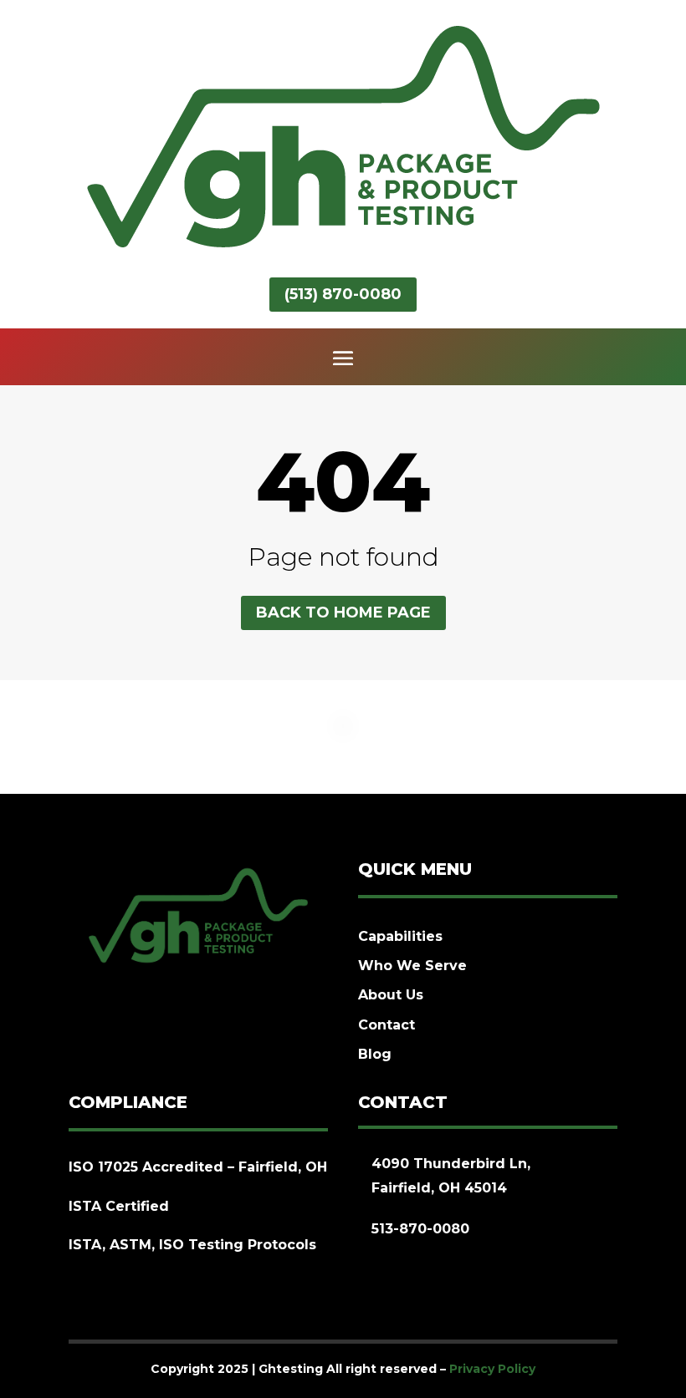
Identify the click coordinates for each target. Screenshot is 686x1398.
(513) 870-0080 (343, 294)
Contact (386, 1025)
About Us (390, 995)
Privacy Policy (492, 1368)
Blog (375, 1054)
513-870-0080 (420, 1229)
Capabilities (400, 936)
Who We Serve (412, 966)
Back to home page (343, 612)
